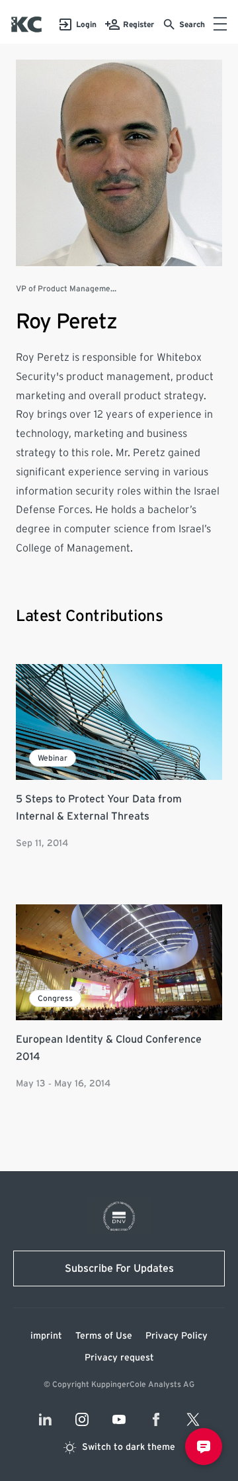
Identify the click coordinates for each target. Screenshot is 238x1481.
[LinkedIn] (45, 1419)
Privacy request (119, 1357)
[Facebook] (156, 1419)
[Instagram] (82, 1419)
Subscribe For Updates (119, 1268)
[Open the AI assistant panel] (203, 1446)
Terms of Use (103, 1336)
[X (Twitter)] (193, 1419)
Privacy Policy (176, 1336)
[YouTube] (119, 1419)
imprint (46, 1336)
